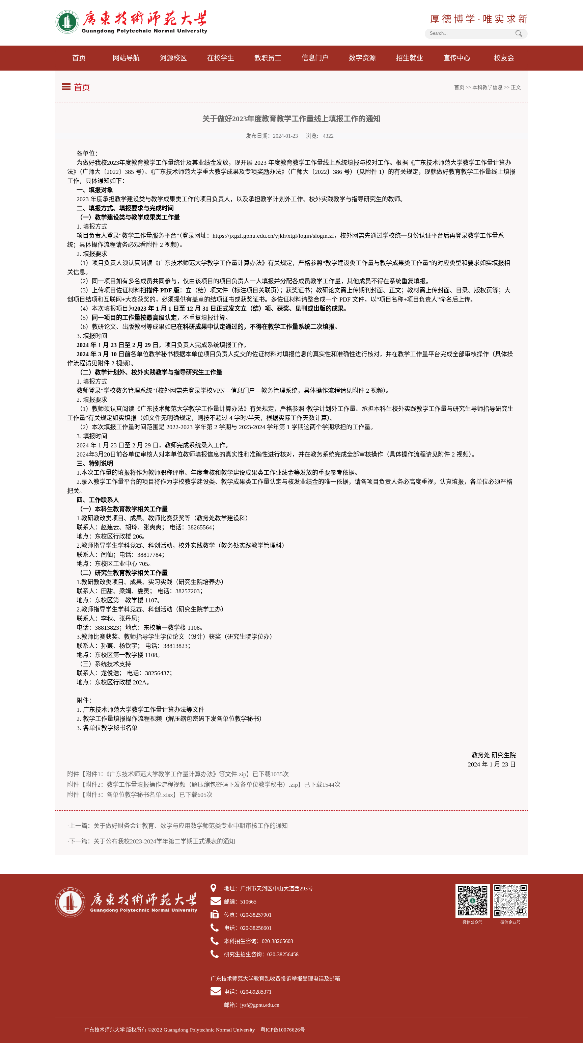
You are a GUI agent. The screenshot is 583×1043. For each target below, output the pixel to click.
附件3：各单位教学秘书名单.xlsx (129, 794)
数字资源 (362, 58)
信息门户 (315, 58)
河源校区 (173, 58)
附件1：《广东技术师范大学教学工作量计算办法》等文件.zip (165, 774)
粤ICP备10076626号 (282, 1030)
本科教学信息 (487, 87)
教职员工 (267, 58)
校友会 (504, 58)
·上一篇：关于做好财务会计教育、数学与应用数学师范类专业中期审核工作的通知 (177, 826)
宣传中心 (456, 58)
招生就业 (409, 58)
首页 (79, 58)
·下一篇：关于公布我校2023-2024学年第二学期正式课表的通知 (151, 841)
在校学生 (220, 58)
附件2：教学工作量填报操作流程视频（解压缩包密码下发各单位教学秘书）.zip (191, 784)
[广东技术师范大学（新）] (131, 32)
